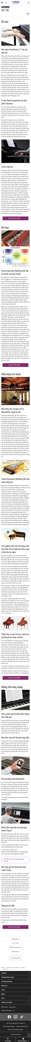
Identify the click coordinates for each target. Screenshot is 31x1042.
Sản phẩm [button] (3, 973)
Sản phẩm (16, 967)
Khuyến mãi (4, 986)
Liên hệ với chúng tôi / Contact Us (15, 1023)
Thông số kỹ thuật (14, 947)
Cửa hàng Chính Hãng (6, 981)
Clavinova (22, 967)
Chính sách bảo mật (21, 1026)
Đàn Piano (9, 967)
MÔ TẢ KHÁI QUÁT (15, 218)
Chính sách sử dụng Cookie (15, 1029)
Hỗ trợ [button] (3, 998)
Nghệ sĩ (3, 994)
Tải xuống (15, 951)
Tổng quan (14, 939)
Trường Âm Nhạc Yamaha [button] (7, 977)
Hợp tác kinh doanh (6, 1010)
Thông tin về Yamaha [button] (6, 1002)
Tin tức (3, 990)
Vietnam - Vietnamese (9, 1007)
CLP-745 (5, 969)
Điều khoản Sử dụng (9, 1026)
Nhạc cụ (3, 967)
